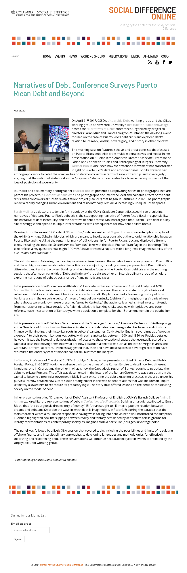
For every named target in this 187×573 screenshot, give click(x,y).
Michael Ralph (23, 290)
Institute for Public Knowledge (148, 125)
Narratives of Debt (101, 129)
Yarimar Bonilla (82, 166)
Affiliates (150, 56)
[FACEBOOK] (164, 63)
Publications (118, 56)
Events (60, 56)
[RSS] (150, 63)
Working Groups (93, 56)
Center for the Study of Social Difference (61, 565)
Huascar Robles (83, 191)
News (73, 56)
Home (47, 56)
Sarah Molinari (24, 212)
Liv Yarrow (21, 360)
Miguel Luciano (121, 232)
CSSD (165, 56)
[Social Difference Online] (142, 19)
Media (135, 56)
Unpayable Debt (119, 121)
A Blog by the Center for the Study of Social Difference (148, 27)
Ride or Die (74, 232)
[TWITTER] (170, 63)
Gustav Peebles (49, 327)
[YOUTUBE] (157, 63)
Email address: (21, 524)
